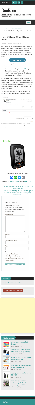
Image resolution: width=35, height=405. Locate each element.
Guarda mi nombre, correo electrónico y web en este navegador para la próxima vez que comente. (14, 257)
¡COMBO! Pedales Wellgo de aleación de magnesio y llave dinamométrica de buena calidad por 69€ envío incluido (17, 193)
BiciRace (8, 10)
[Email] (13, 2)
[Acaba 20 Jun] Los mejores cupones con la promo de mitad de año (21, 366)
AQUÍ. (24, 75)
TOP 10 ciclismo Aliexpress (13, 290)
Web (6, 246)
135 (19, 354)
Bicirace (9, 43)
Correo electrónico (11, 240)
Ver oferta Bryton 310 (18, 60)
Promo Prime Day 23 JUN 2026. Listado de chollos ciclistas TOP (21, 358)
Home (6, 29)
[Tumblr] (16, 2)
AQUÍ (26, 69)
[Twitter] (19, 2)
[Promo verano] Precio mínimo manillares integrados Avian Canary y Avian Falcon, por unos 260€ (20, 383)
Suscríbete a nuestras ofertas (12, 283)
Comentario (9, 214)
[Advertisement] (17, 315)
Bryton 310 (27, 182)
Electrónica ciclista (16, 29)
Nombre (7, 234)
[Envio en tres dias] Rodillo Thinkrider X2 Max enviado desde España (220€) (20, 351)
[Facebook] (22, 2)
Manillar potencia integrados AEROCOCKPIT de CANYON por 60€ (17, 188)
